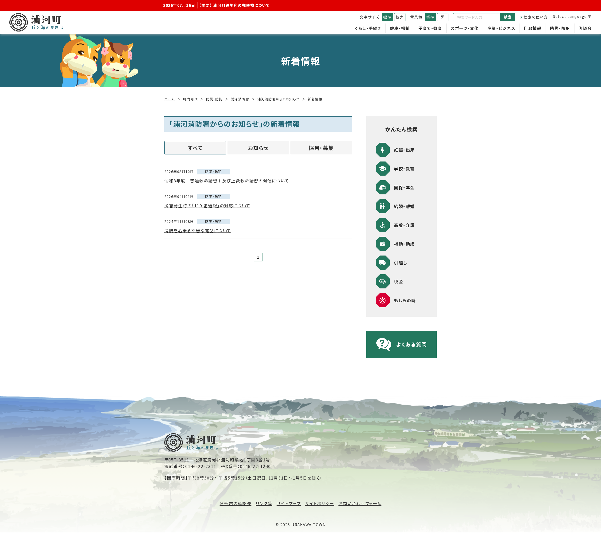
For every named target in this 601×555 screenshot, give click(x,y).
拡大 (400, 17)
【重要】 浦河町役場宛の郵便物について (234, 5)
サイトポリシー (319, 503)
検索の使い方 (536, 17)
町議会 (585, 28)
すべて (195, 147)
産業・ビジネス (501, 28)
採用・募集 (321, 147)
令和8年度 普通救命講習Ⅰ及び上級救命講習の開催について (226, 180)
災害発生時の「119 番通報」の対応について (207, 205)
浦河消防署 (240, 99)
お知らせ (258, 147)
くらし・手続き (368, 28)
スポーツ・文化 (465, 28)
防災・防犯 (560, 28)
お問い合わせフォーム (360, 503)
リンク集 (264, 503)
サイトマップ (289, 503)
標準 (387, 17)
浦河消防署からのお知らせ (279, 99)
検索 (507, 17)
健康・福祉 (400, 28)
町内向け (190, 99)
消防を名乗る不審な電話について (197, 230)
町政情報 (532, 28)
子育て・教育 (430, 28)
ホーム (169, 99)
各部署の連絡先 (236, 503)
